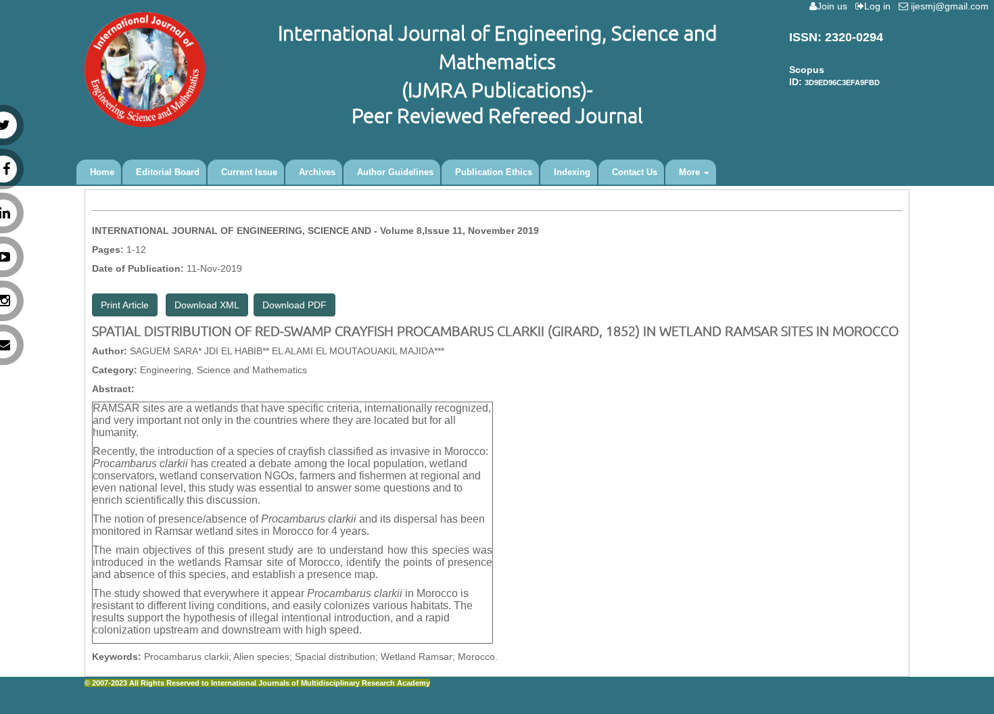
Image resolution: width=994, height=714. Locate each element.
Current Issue (249, 172)
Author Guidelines (395, 172)
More (691, 172)
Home (102, 172)
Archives (317, 172)
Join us (835, 6)
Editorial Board (167, 172)
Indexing (572, 172)
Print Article (125, 305)
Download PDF (294, 305)
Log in (880, 6)
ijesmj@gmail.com (951, 6)
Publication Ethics (493, 172)
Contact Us (634, 172)
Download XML (206, 305)
